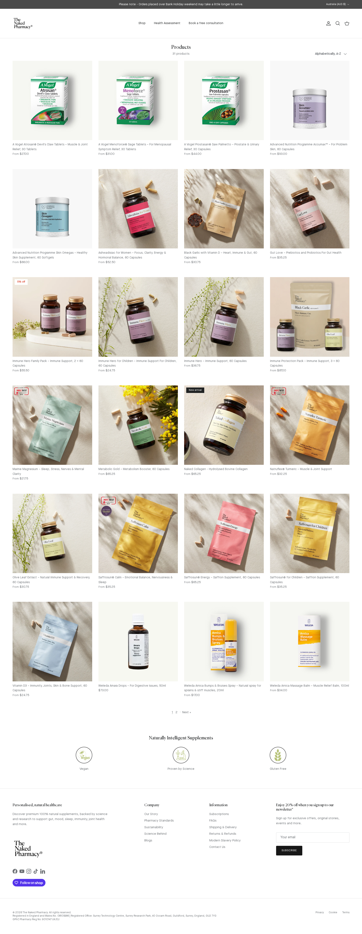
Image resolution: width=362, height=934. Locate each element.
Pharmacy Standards (159, 820)
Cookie (333, 912)
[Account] (327, 23)
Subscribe (289, 850)
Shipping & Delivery (223, 827)
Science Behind (155, 834)
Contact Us (217, 847)
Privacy (319, 912)
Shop (142, 23)
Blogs (148, 840)
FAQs (213, 820)
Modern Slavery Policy (225, 840)
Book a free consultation (206, 23)
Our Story (151, 814)
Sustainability (153, 827)
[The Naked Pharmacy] (23, 23)
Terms (345, 912)
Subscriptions (219, 814)
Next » (186, 712)
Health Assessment (167, 23)
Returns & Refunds (222, 834)
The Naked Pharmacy (35, 912)
